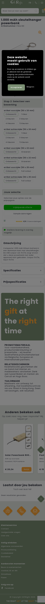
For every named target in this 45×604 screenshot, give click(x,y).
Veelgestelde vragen (10, 532)
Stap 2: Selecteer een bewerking (17, 103)
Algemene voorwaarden (12, 546)
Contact (5, 529)
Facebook (9, 588)
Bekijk (26, 469)
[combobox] (17, 11)
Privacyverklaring (8, 550)
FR (30, 2)
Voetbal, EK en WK (9, 570)
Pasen (4, 577)
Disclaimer (5, 556)
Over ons (5, 535)
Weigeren (30, 87)
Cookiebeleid (7, 553)
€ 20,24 (9, 469)
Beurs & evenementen (11, 567)
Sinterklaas (6, 574)
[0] (42, 11)
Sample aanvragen (22, 213)
